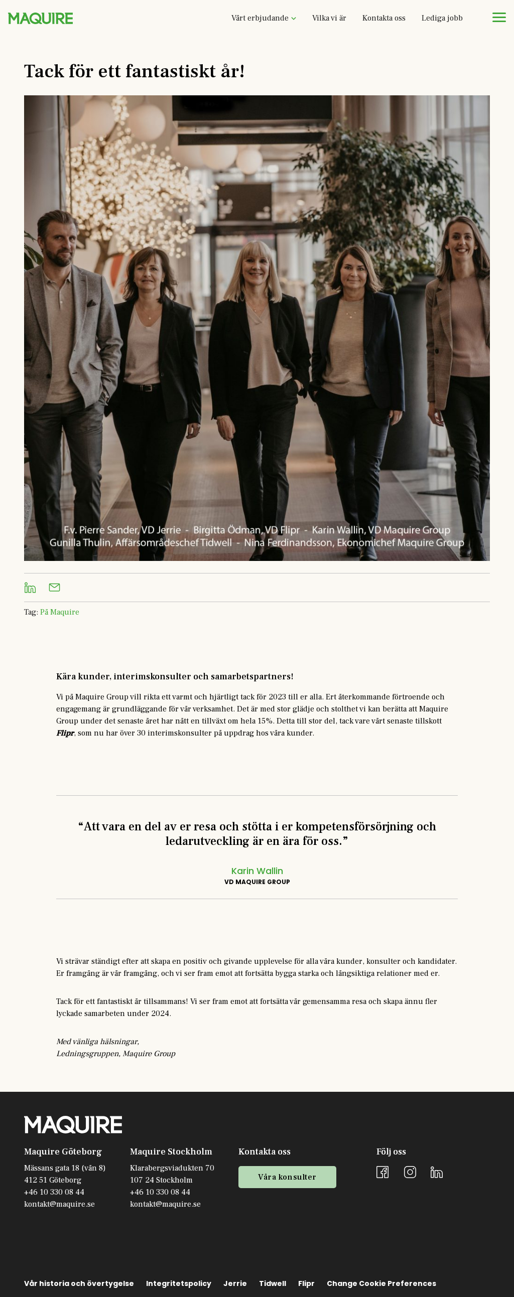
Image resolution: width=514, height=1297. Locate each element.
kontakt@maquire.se (59, 1204)
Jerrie (235, 1283)
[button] (263, 18)
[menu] (498, 17)
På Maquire (59, 612)
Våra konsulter (287, 1177)
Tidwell (272, 1283)
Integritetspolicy (178, 1283)
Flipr (306, 1283)
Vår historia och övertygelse (79, 1283)
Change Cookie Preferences (381, 1283)
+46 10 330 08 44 (54, 1192)
